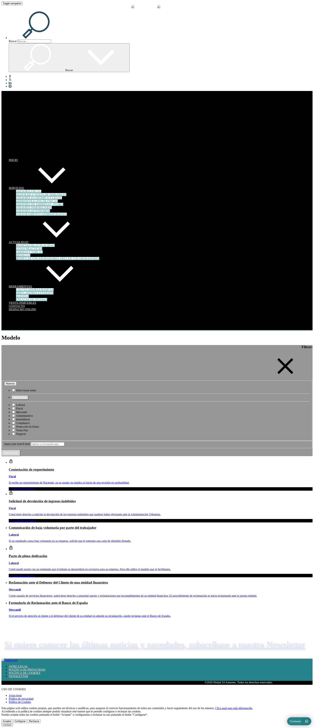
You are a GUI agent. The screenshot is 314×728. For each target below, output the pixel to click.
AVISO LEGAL (18, 666)
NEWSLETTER (18, 676)
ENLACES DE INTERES (31, 299)
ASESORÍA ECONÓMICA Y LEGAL (39, 197)
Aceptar (7, 721)
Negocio (20, 433)
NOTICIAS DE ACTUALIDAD (35, 245)
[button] (40, 37)
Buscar (13, 41)
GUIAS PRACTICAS (29, 248)
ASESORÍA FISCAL (28, 191)
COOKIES (7, 725)
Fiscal (19, 408)
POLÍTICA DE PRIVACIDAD (27, 669)
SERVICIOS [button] (17, 188)
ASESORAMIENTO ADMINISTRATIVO (41, 214)
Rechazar (34, 721)
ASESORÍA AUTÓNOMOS (33, 210)
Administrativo (24, 415)
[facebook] (10, 76)
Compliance (22, 423)
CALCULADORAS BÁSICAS (35, 289)
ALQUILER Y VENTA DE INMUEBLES (41, 194)
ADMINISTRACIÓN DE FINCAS (37, 201)
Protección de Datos (27, 426)
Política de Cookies (20, 701)
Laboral (20, 404)
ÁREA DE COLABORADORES (79, 258)
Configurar (20, 721)
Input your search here (17, 443)
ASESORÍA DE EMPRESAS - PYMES (39, 204)
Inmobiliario (22, 419)
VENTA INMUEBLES (22, 302)
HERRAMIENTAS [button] (21, 286)
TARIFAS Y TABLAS (29, 252)
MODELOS (23, 255)
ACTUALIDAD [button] (19, 242)
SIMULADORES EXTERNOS (34, 293)
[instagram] (10, 86)
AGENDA (22, 296)
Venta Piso (21, 430)
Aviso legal (15, 695)
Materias (10, 383)
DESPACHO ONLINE (22, 309)
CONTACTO (17, 306)
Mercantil (21, 412)
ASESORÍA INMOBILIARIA (34, 207)
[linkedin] (10, 83)
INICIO (13, 160)
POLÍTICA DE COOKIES (24, 672)
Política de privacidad (21, 698)
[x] (10, 79)
